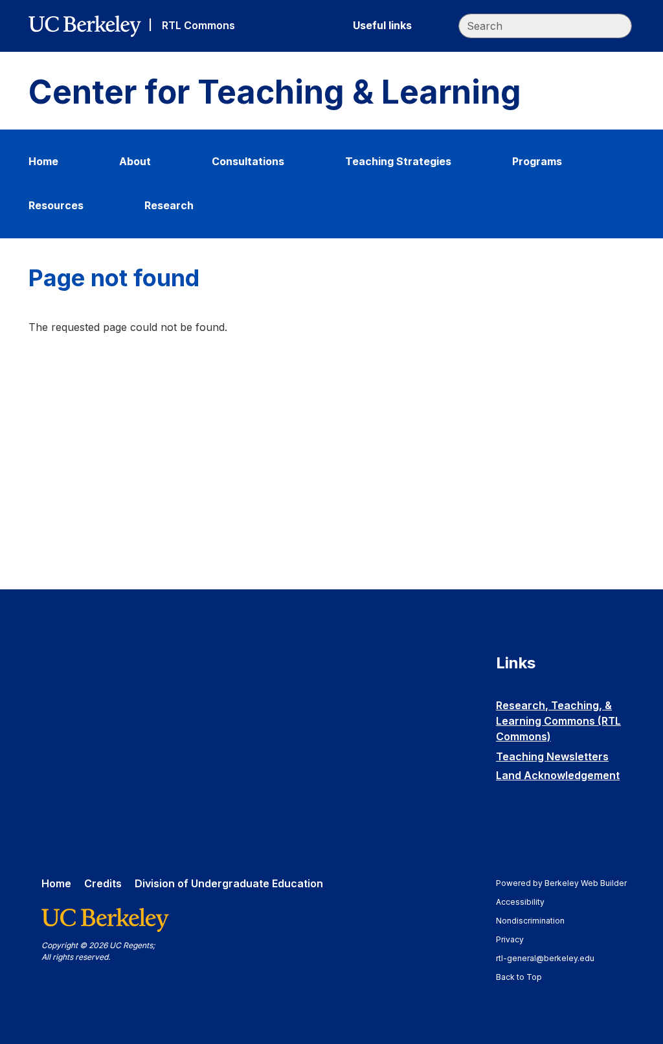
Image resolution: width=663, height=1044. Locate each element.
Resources (56, 205)
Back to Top (519, 977)
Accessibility (526, 902)
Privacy (516, 939)
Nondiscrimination (536, 920)
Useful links (382, 25)
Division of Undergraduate (229, 883)
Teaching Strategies (398, 161)
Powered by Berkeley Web (561, 883)
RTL (198, 25)
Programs (537, 161)
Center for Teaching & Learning (274, 92)
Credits (103, 883)
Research (169, 205)
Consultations (248, 161)
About (135, 161)
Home (43, 161)
